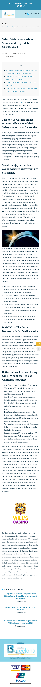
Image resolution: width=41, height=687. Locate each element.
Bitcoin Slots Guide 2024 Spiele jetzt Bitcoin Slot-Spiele (20, 608)
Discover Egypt (11, 27)
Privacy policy (20, 653)
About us (20, 648)
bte (6, 53)
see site (21, 102)
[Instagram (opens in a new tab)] (23, 6)
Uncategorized (9, 56)
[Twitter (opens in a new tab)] (18, 6)
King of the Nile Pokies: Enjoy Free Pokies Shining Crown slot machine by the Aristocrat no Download (20, 596)
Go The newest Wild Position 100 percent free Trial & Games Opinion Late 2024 (20, 622)
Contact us (20, 643)
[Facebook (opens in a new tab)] (20, 6)
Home (3, 27)
